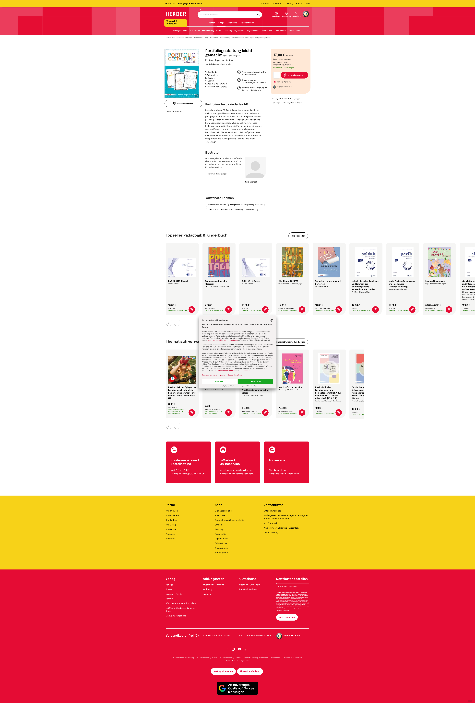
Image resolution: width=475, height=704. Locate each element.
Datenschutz (275, 658)
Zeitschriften (278, 4)
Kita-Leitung (172, 520)
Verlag (290, 4)
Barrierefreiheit (232, 661)
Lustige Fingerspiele (435, 281)
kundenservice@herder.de (236, 470)
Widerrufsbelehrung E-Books (230, 658)
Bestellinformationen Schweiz (217, 636)
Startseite (179, 37)
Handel (299, 4)
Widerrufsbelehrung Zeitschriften (256, 658)
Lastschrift (208, 594)
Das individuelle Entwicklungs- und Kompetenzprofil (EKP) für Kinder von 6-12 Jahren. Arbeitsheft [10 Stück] (328, 393)
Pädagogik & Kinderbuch (190, 4)
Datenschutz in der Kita (217, 205)
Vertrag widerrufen (223, 671)
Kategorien (214, 37)
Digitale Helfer (253, 31)
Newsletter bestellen (292, 579)
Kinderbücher (280, 31)
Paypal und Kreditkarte (213, 585)
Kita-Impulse (172, 511)
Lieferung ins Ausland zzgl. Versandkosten (287, 103)
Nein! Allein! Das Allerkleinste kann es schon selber (255, 390)
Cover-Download (174, 112)
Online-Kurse (267, 31)
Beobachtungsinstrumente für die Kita (286, 342)
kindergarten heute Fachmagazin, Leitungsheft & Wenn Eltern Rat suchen (286, 517)
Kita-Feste (171, 529)
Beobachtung (208, 31)
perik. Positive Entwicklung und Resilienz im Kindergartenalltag (402, 284)
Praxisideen (195, 31)
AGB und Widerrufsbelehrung (183, 658)
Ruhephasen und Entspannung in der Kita (246, 205)
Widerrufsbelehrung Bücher (207, 658)
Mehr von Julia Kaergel (217, 174)
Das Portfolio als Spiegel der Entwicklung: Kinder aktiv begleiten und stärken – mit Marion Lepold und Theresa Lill (182, 393)
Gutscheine (248, 579)
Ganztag (228, 31)
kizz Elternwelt (271, 523)
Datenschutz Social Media (292, 658)
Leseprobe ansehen (185, 104)
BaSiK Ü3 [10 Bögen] (178, 281)
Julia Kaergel (214, 64)
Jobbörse (232, 23)
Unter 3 (219, 31)
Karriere (169, 599)
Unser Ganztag (271, 533)
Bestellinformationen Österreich (255, 636)
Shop (221, 23)
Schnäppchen (294, 31)
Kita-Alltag (171, 525)
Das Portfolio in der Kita (290, 387)
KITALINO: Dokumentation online (181, 603)
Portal (212, 23)
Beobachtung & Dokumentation (231, 37)
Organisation (239, 31)
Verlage (169, 585)
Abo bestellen (277, 470)
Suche (202, 10)
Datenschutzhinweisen (282, 610)
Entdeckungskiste (272, 511)
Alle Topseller (298, 236)
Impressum (245, 661)
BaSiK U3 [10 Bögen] (251, 281)
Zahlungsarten (213, 579)
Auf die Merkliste (284, 82)
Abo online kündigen (250, 671)
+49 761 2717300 (180, 470)
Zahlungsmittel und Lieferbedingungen (286, 99)
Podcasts (170, 534)
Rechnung (207, 589)
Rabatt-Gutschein (248, 589)
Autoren (265, 4)
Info (308, 4)
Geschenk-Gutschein (249, 585)
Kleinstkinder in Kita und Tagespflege (281, 528)
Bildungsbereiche (180, 31)
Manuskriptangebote (176, 616)
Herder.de (170, 4)
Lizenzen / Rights (174, 594)
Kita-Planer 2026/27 (288, 281)
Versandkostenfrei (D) (182, 635)
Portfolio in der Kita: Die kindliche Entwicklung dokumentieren (232, 210)
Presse (169, 589)
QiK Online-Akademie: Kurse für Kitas (180, 609)
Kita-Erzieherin (173, 515)
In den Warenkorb (296, 75)
